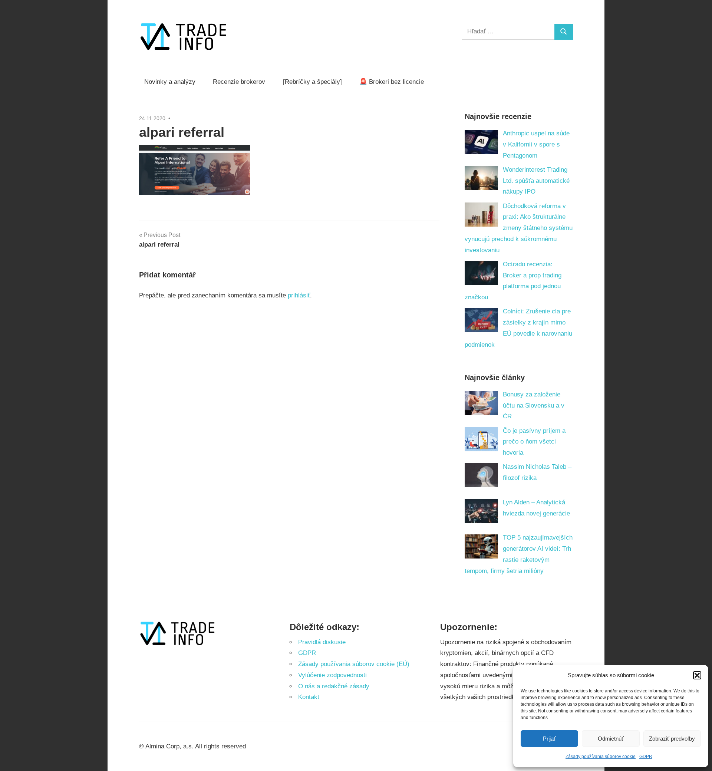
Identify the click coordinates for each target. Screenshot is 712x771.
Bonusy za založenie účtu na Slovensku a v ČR (533, 405)
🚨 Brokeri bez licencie (391, 81)
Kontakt (308, 697)
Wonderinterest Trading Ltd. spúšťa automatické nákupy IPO (536, 180)
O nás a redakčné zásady (333, 686)
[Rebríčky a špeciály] (312, 81)
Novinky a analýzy (169, 81)
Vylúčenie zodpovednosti (332, 675)
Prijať (549, 738)
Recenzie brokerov (239, 81)
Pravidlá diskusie (322, 642)
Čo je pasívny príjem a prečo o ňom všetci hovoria (534, 442)
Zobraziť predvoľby (672, 738)
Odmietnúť (611, 738)
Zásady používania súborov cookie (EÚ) (353, 664)
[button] (697, 675)
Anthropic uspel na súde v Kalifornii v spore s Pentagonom (536, 144)
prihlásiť (299, 295)
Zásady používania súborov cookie (601, 756)
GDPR (645, 756)
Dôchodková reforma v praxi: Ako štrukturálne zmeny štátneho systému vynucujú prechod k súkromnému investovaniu (519, 228)
